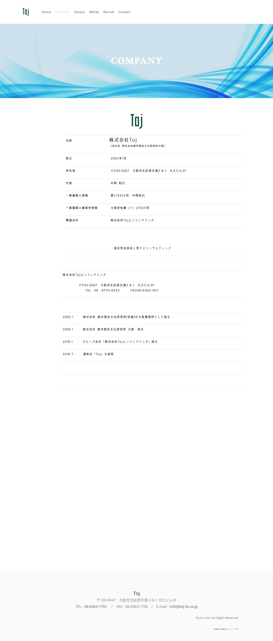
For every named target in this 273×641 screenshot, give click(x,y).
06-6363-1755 (95, 606)
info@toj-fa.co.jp (184, 606)
